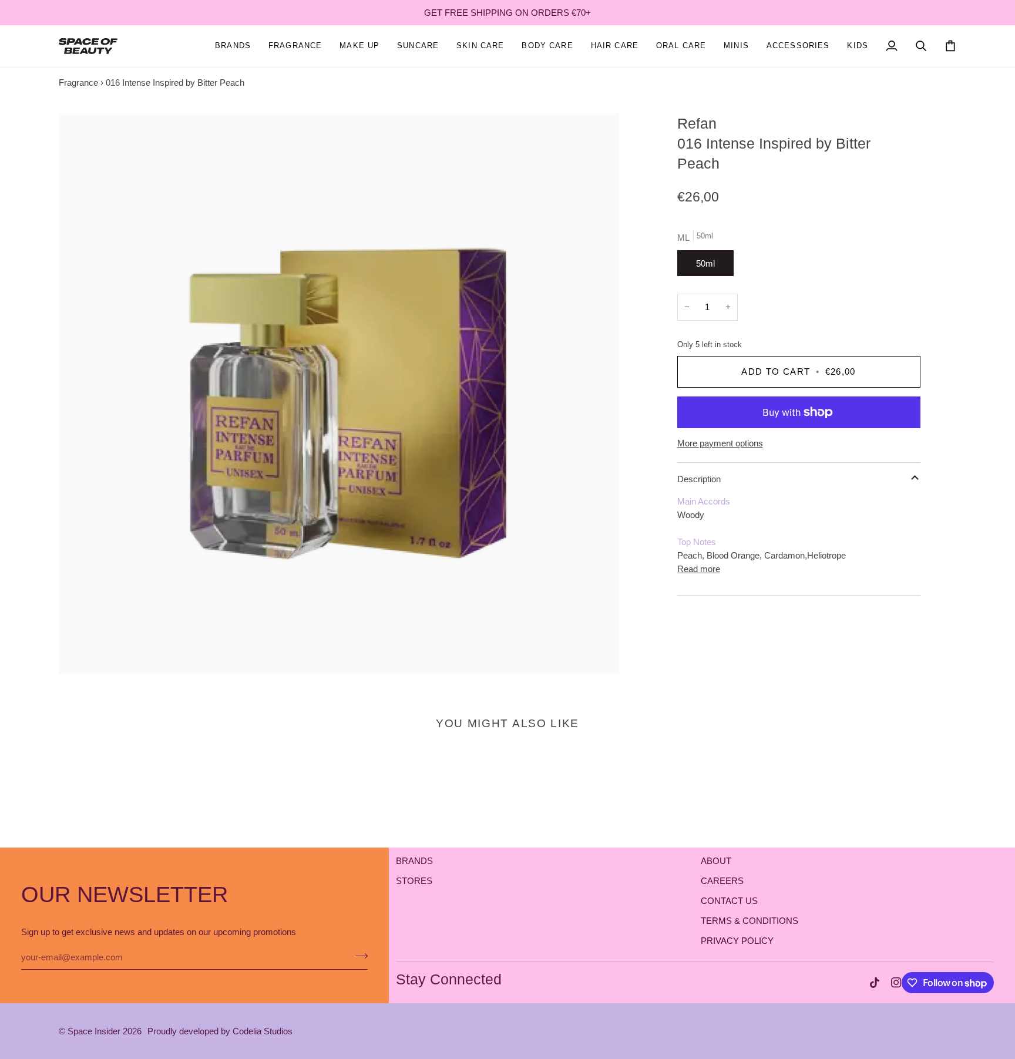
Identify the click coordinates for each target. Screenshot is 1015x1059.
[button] (295, 46)
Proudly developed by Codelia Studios (220, 1031)
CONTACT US (729, 901)
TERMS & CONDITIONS (749, 921)
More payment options (720, 443)
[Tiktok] (874, 982)
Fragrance (78, 83)
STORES (414, 881)
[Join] (358, 955)
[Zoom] (339, 393)
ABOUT (716, 861)
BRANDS (414, 861)
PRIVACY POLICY (737, 941)
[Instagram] (896, 982)
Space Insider (94, 1031)
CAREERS (722, 881)
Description (699, 479)
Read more (698, 569)
